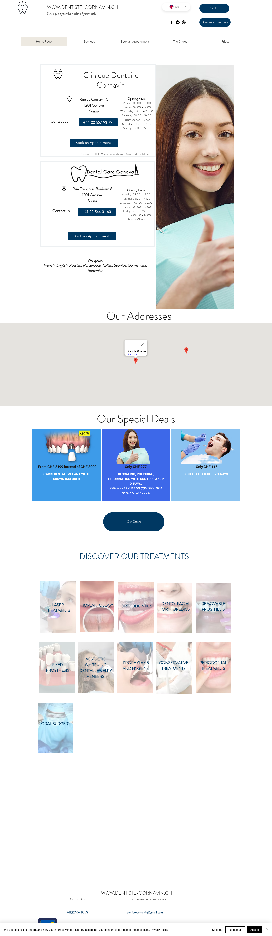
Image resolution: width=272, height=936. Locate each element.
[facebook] (172, 22)
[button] (89, 41)
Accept (254, 930)
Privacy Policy (159, 930)
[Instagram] (184, 22)
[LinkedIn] (178, 22)
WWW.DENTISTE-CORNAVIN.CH (82, 7)
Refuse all (235, 930)
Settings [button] (217, 930)
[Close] (267, 929)
